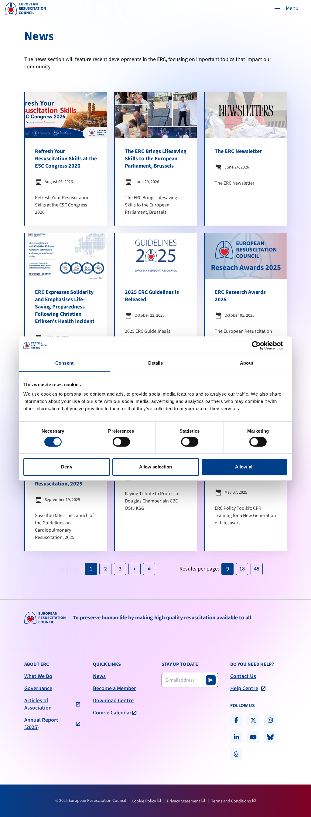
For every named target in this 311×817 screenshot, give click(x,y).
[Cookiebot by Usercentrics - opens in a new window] (261, 345)
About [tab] (246, 363)
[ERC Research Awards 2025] (246, 314)
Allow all (244, 466)
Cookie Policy (144, 801)
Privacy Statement (184, 801)
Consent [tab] (64, 363)
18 (242, 569)
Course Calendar (112, 713)
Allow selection (155, 466)
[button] (286, 8)
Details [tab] (155, 363)
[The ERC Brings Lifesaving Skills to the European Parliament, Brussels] (156, 159)
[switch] (121, 442)
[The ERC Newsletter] (246, 159)
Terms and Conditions (231, 801)
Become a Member (114, 688)
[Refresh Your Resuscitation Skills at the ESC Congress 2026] (66, 159)
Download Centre (113, 700)
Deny (66, 466)
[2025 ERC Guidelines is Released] (156, 314)
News (99, 676)
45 (256, 569)
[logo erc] (25, 8)
